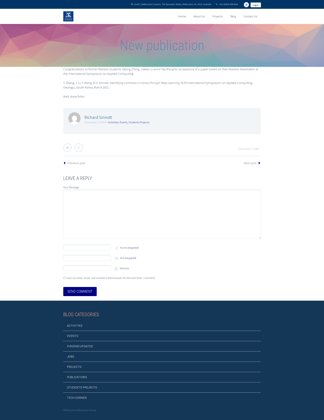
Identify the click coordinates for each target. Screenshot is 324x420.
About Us (199, 16)
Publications (77, 377)
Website (124, 268)
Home (182, 16)
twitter (246, 4)
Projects (217, 16)
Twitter (67, 147)
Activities (113, 122)
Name (129, 248)
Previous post (76, 163)
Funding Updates (80, 346)
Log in (256, 5)
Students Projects (139, 122)
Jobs (70, 356)
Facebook (79, 147)
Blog (233, 16)
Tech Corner (77, 397)
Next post (250, 163)
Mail (128, 258)
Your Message (71, 187)
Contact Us (250, 16)
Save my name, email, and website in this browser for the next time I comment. (110, 278)
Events (123, 122)
